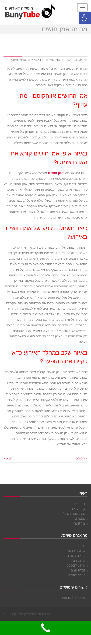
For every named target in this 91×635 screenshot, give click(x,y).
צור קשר (79, 523)
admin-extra (18, 60)
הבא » (8, 458)
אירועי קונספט (75, 565)
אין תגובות (37, 60)
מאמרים (80, 518)
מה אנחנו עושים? (74, 513)
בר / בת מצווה (76, 555)
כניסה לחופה (76, 575)
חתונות (80, 545)
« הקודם (82, 458)
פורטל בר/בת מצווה (72, 597)
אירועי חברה (77, 560)
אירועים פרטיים (75, 550)
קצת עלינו (78, 508)
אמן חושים (56, 173)
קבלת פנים (78, 570)
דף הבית (79, 503)
